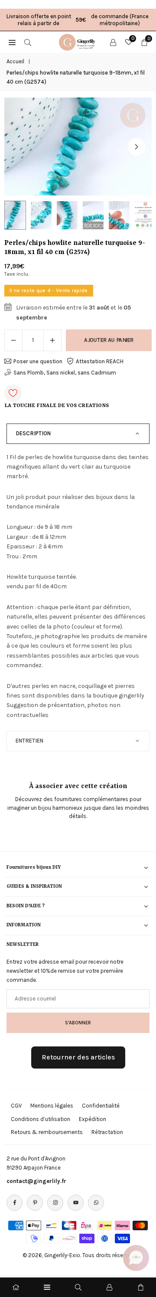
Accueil (15, 61)
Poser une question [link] (37, 361)
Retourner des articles (78, 1057)
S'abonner (78, 1023)
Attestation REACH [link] (100, 361)
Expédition (92, 1119)
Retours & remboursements (47, 1132)
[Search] (28, 42)
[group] (78, 147)
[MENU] (12, 42)
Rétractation (107, 1132)
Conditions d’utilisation (40, 1119)
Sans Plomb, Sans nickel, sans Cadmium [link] (64, 372)
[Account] (113, 42)
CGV (16, 1105)
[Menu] (47, 1287)
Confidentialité (101, 1105)
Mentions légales (51, 1105)
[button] (136, 147)
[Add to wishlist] (13, 393)
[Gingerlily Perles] (78, 41)
